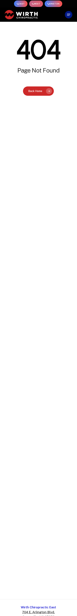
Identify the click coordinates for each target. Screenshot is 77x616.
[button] (68, 15)
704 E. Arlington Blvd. (38, 612)
